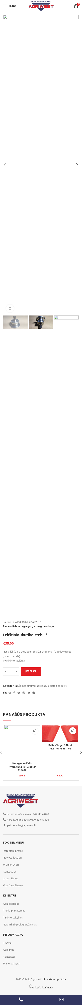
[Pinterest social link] (23, 693)
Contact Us (9, 872)
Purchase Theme (13, 885)
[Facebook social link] (14, 693)
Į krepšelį (31, 671)
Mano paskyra (11, 964)
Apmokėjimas (11, 904)
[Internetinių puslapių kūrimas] (30, 987)
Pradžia (7, 622)
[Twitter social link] (18, 693)
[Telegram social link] (33, 693)
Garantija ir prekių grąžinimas (20, 925)
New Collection (12, 858)
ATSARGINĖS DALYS (27, 622)
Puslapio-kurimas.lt (42, 987)
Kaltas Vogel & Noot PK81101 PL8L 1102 (60, 747)
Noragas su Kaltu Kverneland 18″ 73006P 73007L (22, 767)
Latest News (10, 878)
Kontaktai (9, 957)
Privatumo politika (55, 979)
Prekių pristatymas (14, 911)
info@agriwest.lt (26, 825)
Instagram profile (13, 851)
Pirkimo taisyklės (12, 918)
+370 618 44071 (40, 814)
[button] (34, 730)
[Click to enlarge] (10, 308)
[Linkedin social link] (28, 693)
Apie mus (8, 950)
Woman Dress (11, 865)
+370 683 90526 (39, 820)
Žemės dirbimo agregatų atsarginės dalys (28, 626)
